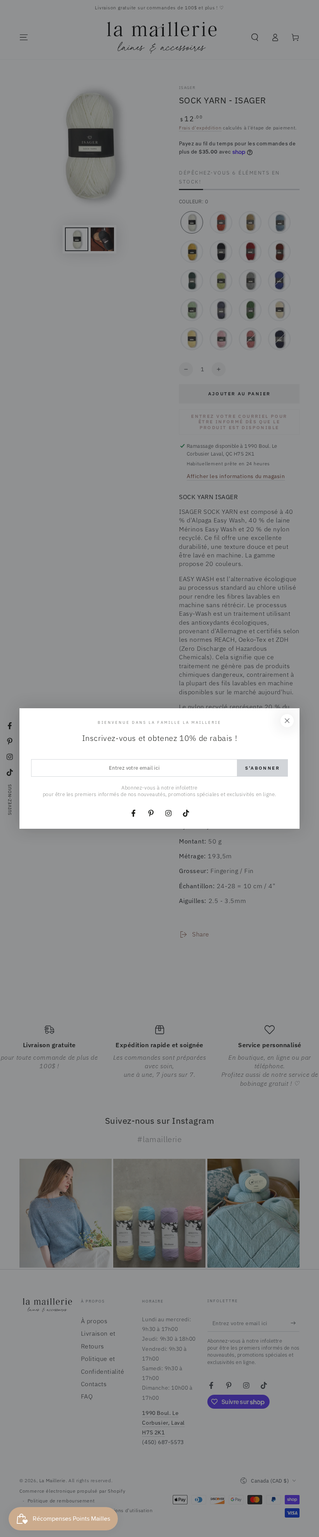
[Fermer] (287, 720)
